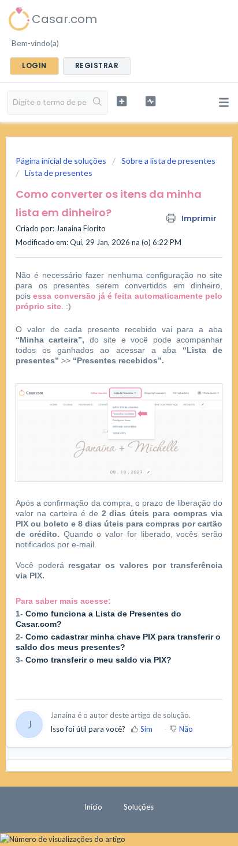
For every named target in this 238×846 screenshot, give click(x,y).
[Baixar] (97, 420)
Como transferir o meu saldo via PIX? (98, 659)
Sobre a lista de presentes (168, 161)
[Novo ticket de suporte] (122, 101)
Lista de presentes (58, 173)
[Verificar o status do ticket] (151, 101)
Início (93, 806)
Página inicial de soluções (62, 161)
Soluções (139, 806)
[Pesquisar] (97, 102)
